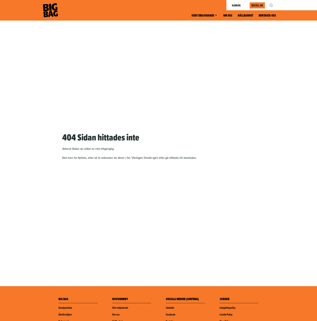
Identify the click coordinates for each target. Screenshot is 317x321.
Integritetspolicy (227, 308)
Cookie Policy (226, 314)
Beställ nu (257, 5)
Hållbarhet (245, 15)
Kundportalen (65, 308)
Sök (273, 5)
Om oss (227, 15)
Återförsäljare (65, 314)
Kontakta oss (267, 15)
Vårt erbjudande (203, 15)
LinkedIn (170, 308)
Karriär (236, 5)
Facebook (170, 314)
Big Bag (50, 10)
